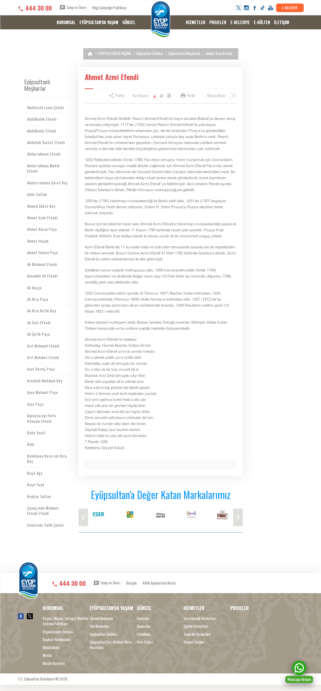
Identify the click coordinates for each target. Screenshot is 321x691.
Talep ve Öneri (75, 7)
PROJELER (217, 22)
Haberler (143, 618)
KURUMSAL (66, 22)
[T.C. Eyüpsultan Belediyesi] (160, 19)
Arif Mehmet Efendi (43, 357)
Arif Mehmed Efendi (43, 346)
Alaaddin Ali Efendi (42, 276)
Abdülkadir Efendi (41, 130)
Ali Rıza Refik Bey (41, 310)
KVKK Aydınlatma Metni (159, 583)
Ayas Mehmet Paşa (42, 392)
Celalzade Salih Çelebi (45, 525)
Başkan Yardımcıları (56, 639)
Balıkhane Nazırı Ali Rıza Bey (47, 458)
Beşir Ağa (35, 473)
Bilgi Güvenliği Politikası (109, 7)
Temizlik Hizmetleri (197, 634)
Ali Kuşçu (34, 287)
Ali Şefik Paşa (38, 334)
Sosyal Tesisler (194, 642)
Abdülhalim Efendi (41, 119)
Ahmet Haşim (38, 241)
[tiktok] (262, 7)
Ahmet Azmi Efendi (219, 53)
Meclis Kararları (54, 663)
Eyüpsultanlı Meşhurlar (184, 53)
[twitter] (238, 7)
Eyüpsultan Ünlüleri (149, 53)
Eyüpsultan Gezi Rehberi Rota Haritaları (111, 644)
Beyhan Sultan (39, 496)
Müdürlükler (51, 647)
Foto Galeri (144, 642)
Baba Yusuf (36, 432)
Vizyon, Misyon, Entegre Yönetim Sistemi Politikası (66, 621)
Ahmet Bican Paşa (42, 229)
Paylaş (119, 95)
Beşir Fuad (35, 484)
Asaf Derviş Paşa (41, 369)
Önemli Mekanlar (101, 618)
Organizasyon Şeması (58, 631)
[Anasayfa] (90, 53)
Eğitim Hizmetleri (196, 626)
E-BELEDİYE (290, 7)
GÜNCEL (128, 22)
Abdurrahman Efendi (43, 154)
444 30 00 (38, 7)
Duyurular (143, 626)
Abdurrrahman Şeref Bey (47, 182)
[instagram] (246, 7)
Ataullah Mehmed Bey (44, 380)
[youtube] (270, 7)
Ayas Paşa (35, 404)
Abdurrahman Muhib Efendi (43, 168)
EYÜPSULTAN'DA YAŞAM (98, 22)
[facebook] (254, 7)
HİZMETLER (195, 22)
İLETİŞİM (281, 22)
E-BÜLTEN (262, 22)
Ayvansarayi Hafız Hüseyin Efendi (42, 418)
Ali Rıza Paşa (37, 299)
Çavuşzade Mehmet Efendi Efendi (43, 510)
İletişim (131, 583)
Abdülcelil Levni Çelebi (45, 107)
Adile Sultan (37, 194)
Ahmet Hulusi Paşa (42, 252)
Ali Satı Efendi (39, 322)
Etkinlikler (144, 634)
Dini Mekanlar (99, 626)
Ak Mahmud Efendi (42, 264)
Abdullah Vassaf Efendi (46, 142)
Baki (30, 444)
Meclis (47, 655)
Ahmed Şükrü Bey (41, 206)
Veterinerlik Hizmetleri (200, 618)
